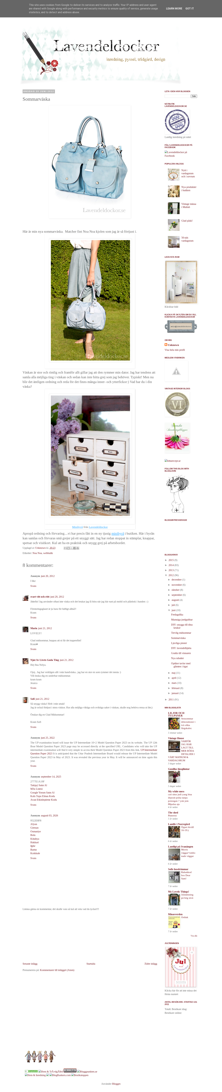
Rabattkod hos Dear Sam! (186, 875)
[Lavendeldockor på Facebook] (181, 155)
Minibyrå (77, 527)
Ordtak (184, 917)
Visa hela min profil (175, 349)
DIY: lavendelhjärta (181, 648)
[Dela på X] (71, 548)
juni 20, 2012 (48, 576)
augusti (176, 600)
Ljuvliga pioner (179, 643)
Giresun (34, 827)
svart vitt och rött (39, 596)
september (177, 595)
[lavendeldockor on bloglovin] (178, 512)
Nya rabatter (177, 658)
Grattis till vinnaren (181, 653)
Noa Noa (37, 553)
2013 (171, 570)
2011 (171, 699)
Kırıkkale (35, 853)
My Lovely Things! (178, 891)
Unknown (173, 345)
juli (174, 605)
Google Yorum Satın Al (42, 792)
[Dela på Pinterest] (77, 548)
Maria (33, 628)
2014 (171, 565)
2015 (171, 560)
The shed (173, 812)
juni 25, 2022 (48, 737)
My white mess (176, 791)
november (177, 584)
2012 (171, 575)
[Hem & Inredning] (35, 1075)
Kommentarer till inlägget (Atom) (57, 970)
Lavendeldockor (98, 527)
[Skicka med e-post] (65, 548)
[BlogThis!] (68, 548)
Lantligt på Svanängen (180, 846)
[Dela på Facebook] (74, 548)
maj (174, 672)
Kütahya (34, 838)
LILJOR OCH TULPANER (176, 714)
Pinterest (172, 815)
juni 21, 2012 (45, 628)
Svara (33, 586)
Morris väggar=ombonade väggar (188, 852)
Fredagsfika (177, 614)
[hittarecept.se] (173, 460)
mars (174, 683)
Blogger (116, 1083)
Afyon (33, 824)
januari (175, 693)
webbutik (48, 553)
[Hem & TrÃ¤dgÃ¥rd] (51, 1071)
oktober (176, 589)
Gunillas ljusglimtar (179, 769)
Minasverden (175, 914)
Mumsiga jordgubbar (182, 619)
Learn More (174, 8)
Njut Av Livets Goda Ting (44, 660)
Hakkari (34, 842)
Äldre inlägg (150, 963)
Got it (189, 8)
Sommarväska (178, 638)
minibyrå (117, 533)
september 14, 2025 (51, 776)
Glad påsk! (187, 220)
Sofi (32, 698)
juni (174, 610)
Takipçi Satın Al (38, 785)
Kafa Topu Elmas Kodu (42, 796)
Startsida (90, 963)
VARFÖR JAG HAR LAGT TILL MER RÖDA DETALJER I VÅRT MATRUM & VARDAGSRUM (181, 751)
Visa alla (194, 936)
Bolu (32, 835)
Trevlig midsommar (181, 632)
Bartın (33, 849)
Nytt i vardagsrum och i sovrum (188, 173)
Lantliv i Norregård (179, 824)
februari (176, 688)
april (174, 677)
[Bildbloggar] (31, 1071)
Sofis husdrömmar (178, 869)
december (177, 579)
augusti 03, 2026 (49, 815)
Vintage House (176, 738)
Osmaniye (35, 831)
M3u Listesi (36, 788)
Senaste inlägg (30, 963)
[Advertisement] (89, 936)
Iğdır (32, 846)
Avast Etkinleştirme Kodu (43, 799)
